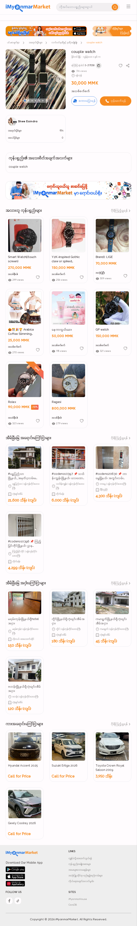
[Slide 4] (35, 100)
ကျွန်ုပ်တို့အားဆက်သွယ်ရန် (80, 858)
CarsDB (72, 905)
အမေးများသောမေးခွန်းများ (79, 869)
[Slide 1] (25, 100)
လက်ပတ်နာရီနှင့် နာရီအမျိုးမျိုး (64, 42)
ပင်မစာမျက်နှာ (13, 42)
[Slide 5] (39, 100)
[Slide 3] (32, 100)
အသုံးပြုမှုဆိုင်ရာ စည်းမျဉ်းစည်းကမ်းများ (85, 875)
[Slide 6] (43, 100)
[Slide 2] (28, 100)
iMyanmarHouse (77, 899)
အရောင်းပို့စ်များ (35, 42)
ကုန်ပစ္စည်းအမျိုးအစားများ (79, 864)
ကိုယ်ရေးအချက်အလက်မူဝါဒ (81, 881)
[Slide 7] (46, 100)
